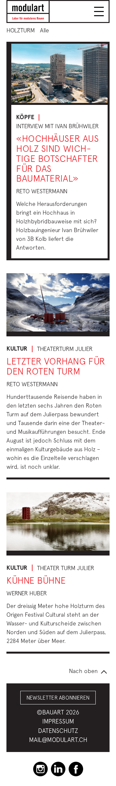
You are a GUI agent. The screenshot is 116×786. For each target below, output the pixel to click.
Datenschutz (58, 730)
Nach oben (83, 671)
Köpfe (25, 117)
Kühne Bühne (36, 580)
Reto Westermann (41, 191)
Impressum (58, 721)
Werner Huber (26, 593)
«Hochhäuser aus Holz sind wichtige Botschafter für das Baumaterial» (57, 158)
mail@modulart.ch (58, 739)
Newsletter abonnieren (58, 698)
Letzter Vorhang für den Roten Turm (55, 366)
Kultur (16, 348)
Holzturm (20, 30)
